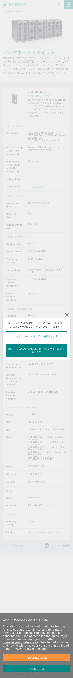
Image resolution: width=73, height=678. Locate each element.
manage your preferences (20, 642)
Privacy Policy (21, 648)
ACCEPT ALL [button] (37, 668)
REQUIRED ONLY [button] (36, 657)
